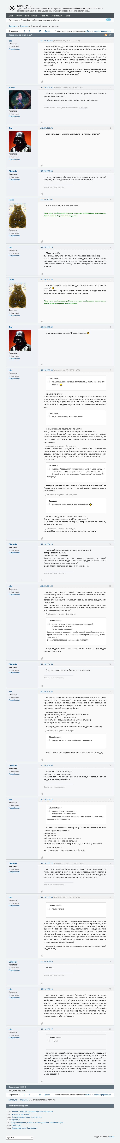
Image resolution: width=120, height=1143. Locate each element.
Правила (44, 16)
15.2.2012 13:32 (46, 327)
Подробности (14, 49)
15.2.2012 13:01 (46, 88)
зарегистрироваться (102, 31)
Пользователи (31, 16)
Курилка (24, 26)
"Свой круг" (83, 108)
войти (87, 31)
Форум (19, 16)
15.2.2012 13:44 (46, 370)
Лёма (11, 200)
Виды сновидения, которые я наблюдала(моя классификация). (37, 1123)
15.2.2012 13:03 (46, 171)
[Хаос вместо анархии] (12, 8)
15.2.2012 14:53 (46, 664)
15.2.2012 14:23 (46, 586)
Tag (10, 128)
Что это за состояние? (21, 1114)
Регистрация (57, 16)
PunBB (111, 1137)
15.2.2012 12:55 (46, 41)
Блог (11, 16)
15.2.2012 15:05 (46, 766)
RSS (110, 35)
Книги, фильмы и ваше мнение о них (27, 1117)
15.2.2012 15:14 (46, 800)
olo (10, 41)
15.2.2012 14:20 (46, 544)
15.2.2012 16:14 (46, 989)
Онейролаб (16, 1125)
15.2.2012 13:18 (46, 247)
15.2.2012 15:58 (46, 962)
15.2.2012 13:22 (46, 280)
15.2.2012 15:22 (46, 863)
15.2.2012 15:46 (46, 897)
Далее (47, 31)
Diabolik (13, 171)
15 (40, 31)
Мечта (12, 87)
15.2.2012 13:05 (46, 200)
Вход (68, 16)
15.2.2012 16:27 (46, 1029)
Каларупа (24, 6)
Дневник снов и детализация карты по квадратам (32, 1112)
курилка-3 (16, 1120)
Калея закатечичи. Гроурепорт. (24, 1128)
